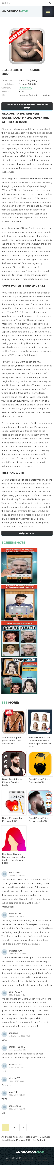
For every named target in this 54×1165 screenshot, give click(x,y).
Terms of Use (41, 1160)
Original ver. (27, 533)
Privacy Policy (40, 1157)
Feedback (9, 1160)
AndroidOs (15, 11)
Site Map (27, 1157)
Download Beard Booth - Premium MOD (27, 106)
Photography (25, 87)
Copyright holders (24, 1160)
